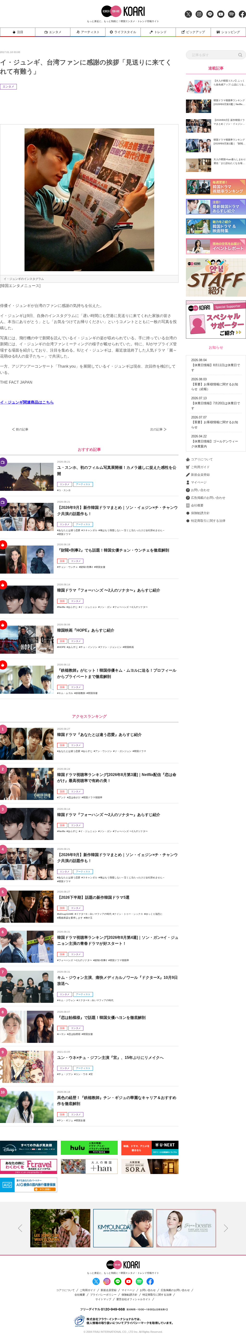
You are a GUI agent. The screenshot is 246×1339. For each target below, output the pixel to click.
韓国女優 (100, 567)
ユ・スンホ (65, 490)
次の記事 (156, 429)
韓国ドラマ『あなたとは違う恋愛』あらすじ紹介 (99, 735)
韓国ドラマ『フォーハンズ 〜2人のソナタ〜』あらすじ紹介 (108, 590)
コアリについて (202, 459)
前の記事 (22, 429)
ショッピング (230, 32)
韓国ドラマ (65, 534)
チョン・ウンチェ (68, 567)
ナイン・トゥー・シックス (128, 914)
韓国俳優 (93, 693)
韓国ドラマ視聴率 (92, 797)
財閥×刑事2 (86, 567)
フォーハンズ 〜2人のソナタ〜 (131, 607)
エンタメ (55, 32)
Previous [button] (20, 1228)
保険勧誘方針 (200, 513)
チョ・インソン (88, 647)
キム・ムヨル (66, 693)
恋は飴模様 (74, 1034)
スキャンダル (90, 530)
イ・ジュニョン (88, 607)
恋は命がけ (74, 797)
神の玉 (88, 917)
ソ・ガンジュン (123, 751)
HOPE (62, 647)
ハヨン (62, 1034)
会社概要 (197, 505)
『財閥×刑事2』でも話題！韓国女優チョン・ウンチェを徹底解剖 (113, 550)
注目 (20, 32)
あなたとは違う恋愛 (69, 530)
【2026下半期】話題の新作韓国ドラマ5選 (93, 897)
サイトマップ (103, 1299)
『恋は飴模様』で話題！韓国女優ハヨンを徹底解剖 (101, 1018)
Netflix (62, 607)
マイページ (199, 482)
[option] (60, 1228)
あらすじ (73, 607)
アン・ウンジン (103, 751)
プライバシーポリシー (103, 1294)
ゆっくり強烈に (154, 914)
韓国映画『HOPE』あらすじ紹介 (85, 630)
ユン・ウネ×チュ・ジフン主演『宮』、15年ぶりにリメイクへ (110, 1058)
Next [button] (226, 1228)
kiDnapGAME (66, 914)
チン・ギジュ (66, 1120)
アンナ (62, 797)
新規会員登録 (200, 474)
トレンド (160, 32)
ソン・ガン (106, 607)
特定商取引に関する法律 (208, 521)
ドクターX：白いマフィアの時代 (93, 914)
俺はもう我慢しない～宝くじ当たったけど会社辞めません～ (132, 530)
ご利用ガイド (200, 467)
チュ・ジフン (66, 1074)
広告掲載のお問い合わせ (208, 497)
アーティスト (90, 32)
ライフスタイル (125, 32)
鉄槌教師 (80, 693)
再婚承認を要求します (71, 917)
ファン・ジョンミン (111, 647)
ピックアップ (195, 32)
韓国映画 (129, 647)
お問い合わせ (200, 490)
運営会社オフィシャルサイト (133, 1299)
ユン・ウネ (82, 1074)
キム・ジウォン (67, 1000)
